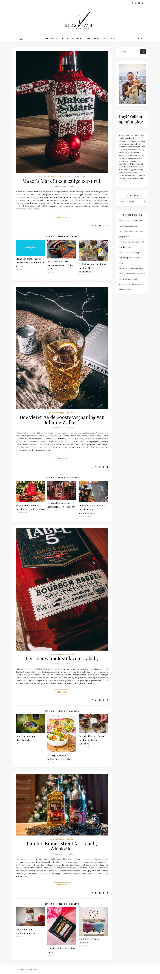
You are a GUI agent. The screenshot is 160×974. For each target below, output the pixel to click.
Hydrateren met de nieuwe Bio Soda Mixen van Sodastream (92, 268)
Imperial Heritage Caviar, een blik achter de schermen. (92, 740)
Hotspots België (70, 38)
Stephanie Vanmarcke (128, 252)
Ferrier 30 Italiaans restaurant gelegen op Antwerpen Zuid (131, 284)
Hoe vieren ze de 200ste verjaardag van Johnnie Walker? (62, 419)
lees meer (62, 217)
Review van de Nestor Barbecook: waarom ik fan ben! (60, 265)
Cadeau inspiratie (48, 177)
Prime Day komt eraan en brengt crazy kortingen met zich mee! (30, 262)
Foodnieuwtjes (66, 177)
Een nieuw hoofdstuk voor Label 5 (62, 658)
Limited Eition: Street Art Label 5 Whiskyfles (62, 845)
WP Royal (32, 970)
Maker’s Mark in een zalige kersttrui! (62, 181)
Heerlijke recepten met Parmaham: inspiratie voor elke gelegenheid (131, 231)
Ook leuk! (91, 38)
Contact (107, 38)
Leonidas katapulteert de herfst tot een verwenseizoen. (92, 509)
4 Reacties (70, 664)
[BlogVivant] (21, 38)
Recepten (49, 38)
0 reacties (70, 186)
